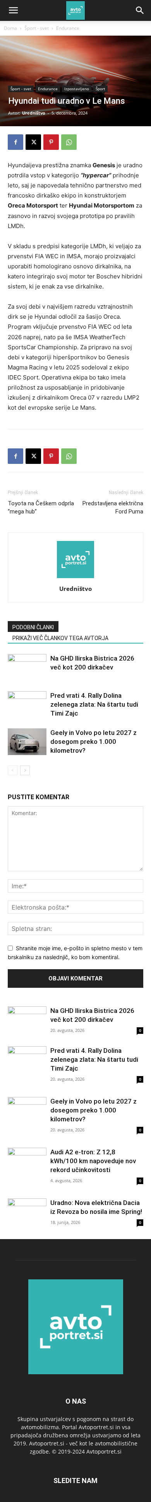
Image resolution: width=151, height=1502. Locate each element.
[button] (13, 10)
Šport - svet (36, 28)
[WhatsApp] (69, 142)
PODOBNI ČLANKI (33, 627)
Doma (10, 28)
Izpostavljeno (76, 88)
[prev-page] (12, 770)
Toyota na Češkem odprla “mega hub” (41, 507)
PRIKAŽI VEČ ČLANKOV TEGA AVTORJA (60, 638)
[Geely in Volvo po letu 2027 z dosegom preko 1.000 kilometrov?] (27, 741)
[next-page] (25, 770)
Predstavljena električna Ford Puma (112, 507)
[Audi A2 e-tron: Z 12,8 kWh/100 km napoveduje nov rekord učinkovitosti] (27, 1162)
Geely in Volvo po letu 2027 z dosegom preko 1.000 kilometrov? (93, 741)
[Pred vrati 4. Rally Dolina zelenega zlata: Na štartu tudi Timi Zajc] (27, 704)
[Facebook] (15, 142)
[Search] (140, 10)
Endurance (67, 28)
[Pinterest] (51, 142)
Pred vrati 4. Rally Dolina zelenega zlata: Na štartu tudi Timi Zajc (94, 704)
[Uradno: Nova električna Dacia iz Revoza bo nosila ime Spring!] (27, 1212)
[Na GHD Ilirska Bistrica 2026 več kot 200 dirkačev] (27, 667)
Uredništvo (33, 113)
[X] (33, 142)
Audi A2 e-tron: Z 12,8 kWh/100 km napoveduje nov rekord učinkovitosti (93, 1161)
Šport (100, 88)
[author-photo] (75, 578)
